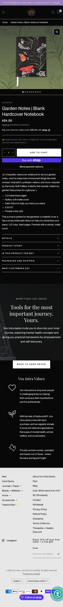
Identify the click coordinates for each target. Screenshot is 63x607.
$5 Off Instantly (40, 495)
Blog (35, 486)
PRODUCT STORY (12, 246)
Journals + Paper (10, 486)
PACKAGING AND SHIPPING (18, 261)
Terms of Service (41, 523)
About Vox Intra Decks (44, 476)
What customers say (16, 268)
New (4, 476)
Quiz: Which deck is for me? (46, 490)
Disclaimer (38, 519)
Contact (37, 500)
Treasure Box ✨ (10, 505)
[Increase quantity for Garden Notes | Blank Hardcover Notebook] (13, 152)
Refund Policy (40, 514)
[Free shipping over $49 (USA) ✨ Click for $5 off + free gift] (31, 2)
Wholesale (38, 504)
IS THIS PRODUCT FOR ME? (18, 253)
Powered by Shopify (31, 574)
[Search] (53, 12)
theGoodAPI (41, 416)
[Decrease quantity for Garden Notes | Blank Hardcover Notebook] (4, 152)
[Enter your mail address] (58, 554)
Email (35, 548)
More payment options (31, 166)
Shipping (5, 125)
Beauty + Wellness (11, 490)
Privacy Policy (40, 509)
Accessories (8, 500)
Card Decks (8, 481)
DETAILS (7, 238)
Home (5, 22)
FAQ (35, 481)
